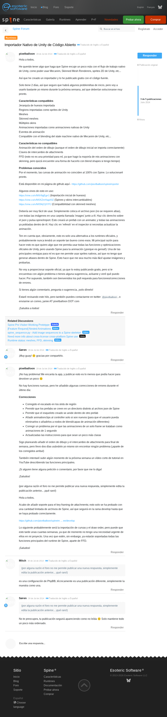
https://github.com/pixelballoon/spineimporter (95, 184)
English (140, 7)
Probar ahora (133, 19)
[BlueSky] (158, 7)
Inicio (34, 7)
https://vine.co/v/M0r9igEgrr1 (34, 195)
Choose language (19, 704)
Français (151, 7)
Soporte (69, 7)
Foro (56, 7)
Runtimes (64, 19)
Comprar (156, 19)
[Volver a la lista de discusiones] (5, 30)
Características (32, 19)
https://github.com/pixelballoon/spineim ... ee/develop (47, 520)
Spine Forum (21, 28)
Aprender (81, 19)
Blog (16, 681)
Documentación (53, 685)
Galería (50, 19)
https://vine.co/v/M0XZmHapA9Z (36, 199)
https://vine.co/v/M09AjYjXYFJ (35, 204)
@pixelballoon (109, 297)
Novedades (111, 19)
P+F (93, 19)
